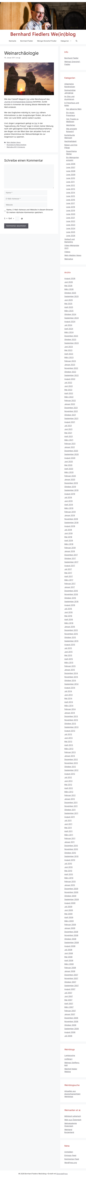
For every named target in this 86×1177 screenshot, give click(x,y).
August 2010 (69, 860)
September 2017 (71, 562)
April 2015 (68, 659)
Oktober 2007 (70, 982)
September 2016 (71, 601)
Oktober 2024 (70, 314)
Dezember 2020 (71, 451)
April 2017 (68, 576)
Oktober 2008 (70, 939)
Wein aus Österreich (72, 1120)
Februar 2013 (70, 752)
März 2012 (68, 792)
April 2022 (68, 393)
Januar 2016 (69, 627)
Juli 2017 (68, 569)
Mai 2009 (68, 914)
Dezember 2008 (71, 932)
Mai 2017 (68, 573)
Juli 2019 (68, 497)
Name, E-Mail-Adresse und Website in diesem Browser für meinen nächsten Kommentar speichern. (30, 211)
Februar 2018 (70, 548)
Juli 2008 (68, 950)
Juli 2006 (68, 1036)
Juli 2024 (68, 325)
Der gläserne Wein (73, 109)
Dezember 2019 (71, 483)
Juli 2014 (68, 691)
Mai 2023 (68, 350)
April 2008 (68, 960)
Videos (67, 252)
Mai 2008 (68, 957)
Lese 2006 (70, 164)
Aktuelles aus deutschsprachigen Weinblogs (72, 1094)
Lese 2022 (70, 221)
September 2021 (71, 418)
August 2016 (69, 605)
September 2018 (71, 523)
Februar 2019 (70, 512)
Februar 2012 (70, 795)
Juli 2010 (68, 864)
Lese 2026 (70, 236)
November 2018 (71, 519)
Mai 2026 (68, 286)
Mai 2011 (68, 828)
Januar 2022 (69, 404)
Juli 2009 (68, 907)
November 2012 (71, 763)
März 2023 (69, 357)
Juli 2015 (68, 648)
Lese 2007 (70, 167)
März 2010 (68, 878)
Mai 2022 (68, 390)
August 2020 (69, 458)
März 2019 (68, 508)
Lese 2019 (70, 210)
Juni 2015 (68, 652)
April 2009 (68, 917)
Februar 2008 (70, 968)
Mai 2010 (68, 871)
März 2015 (68, 663)
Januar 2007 (69, 1014)
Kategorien (65, 41)
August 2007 (69, 989)
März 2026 (69, 289)
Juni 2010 (68, 867)
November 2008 (71, 935)
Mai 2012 (68, 785)
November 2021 (71, 411)
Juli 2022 (68, 383)
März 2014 (68, 706)
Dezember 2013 (71, 716)
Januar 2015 (69, 670)
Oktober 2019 (70, 487)
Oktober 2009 (70, 896)
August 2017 (69, 566)
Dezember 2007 (71, 975)
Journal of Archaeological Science (18, 102)
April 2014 (68, 702)
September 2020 (71, 454)
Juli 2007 (68, 993)
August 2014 (69, 688)
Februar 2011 (69, 838)
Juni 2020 (68, 461)
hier (28, 99)
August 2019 (69, 494)
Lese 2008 (70, 171)
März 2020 (69, 472)
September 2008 (71, 942)
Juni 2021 (68, 429)
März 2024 (69, 332)
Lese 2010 (70, 178)
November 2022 (71, 368)
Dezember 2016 (71, 591)
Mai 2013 (68, 741)
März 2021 (68, 440)
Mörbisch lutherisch (72, 1116)
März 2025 (68, 311)
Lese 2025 (70, 232)
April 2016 (68, 619)
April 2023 (68, 354)
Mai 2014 (68, 698)
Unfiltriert (68, 1059)
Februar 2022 (70, 400)
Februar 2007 (70, 1011)
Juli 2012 (68, 777)
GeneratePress (62, 1174)
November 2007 (71, 978)
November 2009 (71, 892)
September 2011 (71, 813)
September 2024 (71, 318)
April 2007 (68, 1003)
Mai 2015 (68, 655)
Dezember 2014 (71, 673)
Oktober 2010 (70, 853)
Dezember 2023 (71, 336)
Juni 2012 (68, 781)
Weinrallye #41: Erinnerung (16, 147)
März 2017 (68, 580)
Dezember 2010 (71, 846)
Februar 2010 (70, 881)
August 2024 (69, 322)
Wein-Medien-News (14, 142)
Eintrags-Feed (70, 1155)
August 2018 (69, 526)
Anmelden (68, 1152)
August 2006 (69, 1032)
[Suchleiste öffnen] (76, 41)
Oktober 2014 (70, 680)
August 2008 (69, 946)
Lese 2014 (70, 193)
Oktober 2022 (70, 372)
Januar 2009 (69, 928)
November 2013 (71, 720)
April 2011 (68, 831)
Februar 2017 (70, 584)
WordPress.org (70, 1163)
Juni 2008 (68, 953)
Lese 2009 (70, 175)
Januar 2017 (69, 587)
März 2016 (68, 623)
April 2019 (68, 505)
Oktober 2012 (70, 767)
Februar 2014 (70, 709)
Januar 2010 (69, 885)
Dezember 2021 (71, 408)
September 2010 (71, 856)
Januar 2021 (69, 447)
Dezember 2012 (71, 759)
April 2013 (68, 745)
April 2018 (68, 540)
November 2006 (71, 1021)
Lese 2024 (70, 228)
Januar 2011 (69, 842)
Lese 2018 (70, 207)
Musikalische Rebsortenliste (16, 145)
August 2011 (69, 817)
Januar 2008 (69, 971)
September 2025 (71, 296)
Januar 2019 (69, 515)
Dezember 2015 (71, 630)
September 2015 (71, 641)
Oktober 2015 (70, 637)
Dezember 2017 (71, 555)
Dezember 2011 (71, 802)
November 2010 (71, 849)
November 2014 (71, 677)
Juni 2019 (68, 501)
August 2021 (69, 422)
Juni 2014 (68, 695)
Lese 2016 (70, 200)
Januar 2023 (69, 365)
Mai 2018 (68, 537)
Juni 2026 (68, 282)
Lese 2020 (70, 214)
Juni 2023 (68, 347)
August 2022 (69, 379)
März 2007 (69, 1007)
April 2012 (68, 788)
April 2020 (68, 469)
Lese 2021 (70, 218)
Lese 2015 (70, 196)
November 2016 (71, 594)
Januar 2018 (69, 551)
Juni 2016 (68, 612)
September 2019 (71, 490)
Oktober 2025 (70, 293)
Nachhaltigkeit (70, 141)
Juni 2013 (68, 738)
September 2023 (71, 343)
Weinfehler (70, 125)
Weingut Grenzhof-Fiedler (47, 41)
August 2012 (69, 774)
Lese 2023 (70, 225)
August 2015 (69, 645)
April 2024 (68, 329)
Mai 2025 (68, 304)
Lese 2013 (70, 189)
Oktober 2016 (70, 598)
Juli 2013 (68, 734)
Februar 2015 (70, 666)
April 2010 (68, 874)
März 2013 (68, 749)
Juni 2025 (68, 300)
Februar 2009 (70, 925)
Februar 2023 (70, 361)
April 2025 (68, 307)
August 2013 (69, 731)
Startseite (12, 41)
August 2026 (69, 278)
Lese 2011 (70, 182)
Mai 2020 (68, 465)
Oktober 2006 (70, 1025)
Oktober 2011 (70, 810)
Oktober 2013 (70, 724)
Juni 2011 (68, 824)
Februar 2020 (70, 476)
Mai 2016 (68, 616)
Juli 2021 (68, 426)
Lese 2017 (70, 203)
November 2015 (71, 634)
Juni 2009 (68, 910)
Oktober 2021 (70, 415)
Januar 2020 (69, 479)
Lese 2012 (70, 185)
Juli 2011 (68, 820)
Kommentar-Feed (71, 1159)
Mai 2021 (68, 433)
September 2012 (71, 770)
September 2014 (71, 684)
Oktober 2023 (70, 339)
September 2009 (71, 899)
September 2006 (71, 1029)
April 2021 (68, 436)
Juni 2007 (68, 996)
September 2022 (71, 375)
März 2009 (69, 921)
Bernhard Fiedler (26, 41)
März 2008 (69, 964)
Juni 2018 (68, 533)
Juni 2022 (68, 386)
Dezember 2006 (71, 1018)
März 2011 (68, 835)
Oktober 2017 (70, 558)
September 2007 (71, 986)
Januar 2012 (69, 799)
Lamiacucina (69, 1055)
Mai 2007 (68, 1000)
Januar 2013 (69, 756)
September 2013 (71, 727)
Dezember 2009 (71, 889)
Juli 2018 (68, 530)
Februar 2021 (70, 444)
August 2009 (69, 903)
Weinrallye (68, 259)
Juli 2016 (68, 609)
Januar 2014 (69, 713)
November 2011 (71, 806)
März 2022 (68, 397)
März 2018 (68, 544)
